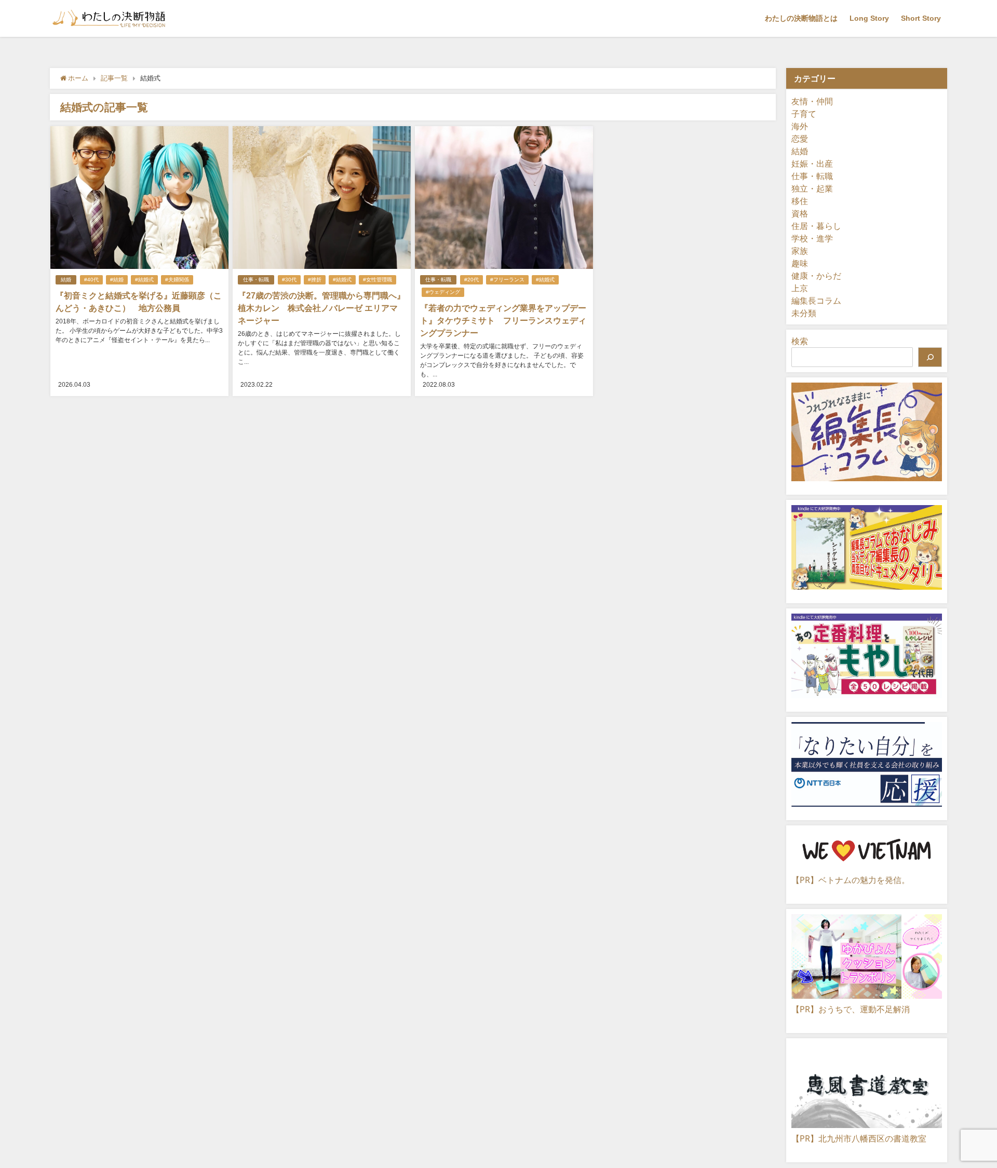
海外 (799, 126)
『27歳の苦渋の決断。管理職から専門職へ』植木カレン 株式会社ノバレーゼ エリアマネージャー (321, 307)
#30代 (289, 279)
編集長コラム (816, 300)
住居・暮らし (816, 226)
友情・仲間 (812, 101)
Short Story (921, 18)
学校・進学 (812, 238)
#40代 (91, 279)
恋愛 (799, 138)
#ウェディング (443, 292)
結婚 (66, 279)
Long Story (869, 18)
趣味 (799, 263)
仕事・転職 (256, 279)
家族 (799, 251)
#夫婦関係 (177, 279)
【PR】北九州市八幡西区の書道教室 (858, 1138)
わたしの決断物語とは (801, 18)
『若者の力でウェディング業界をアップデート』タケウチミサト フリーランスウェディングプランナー (503, 320)
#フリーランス (507, 279)
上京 (799, 288)
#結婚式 (144, 279)
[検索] (930, 357)
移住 (799, 201)
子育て (803, 114)
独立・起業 (812, 188)
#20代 (471, 279)
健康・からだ (816, 275)
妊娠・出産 (812, 163)
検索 (799, 341)
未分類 (803, 313)
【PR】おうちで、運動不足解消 (850, 1009)
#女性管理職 (377, 279)
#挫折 (314, 279)
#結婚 (117, 279)
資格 (799, 213)
